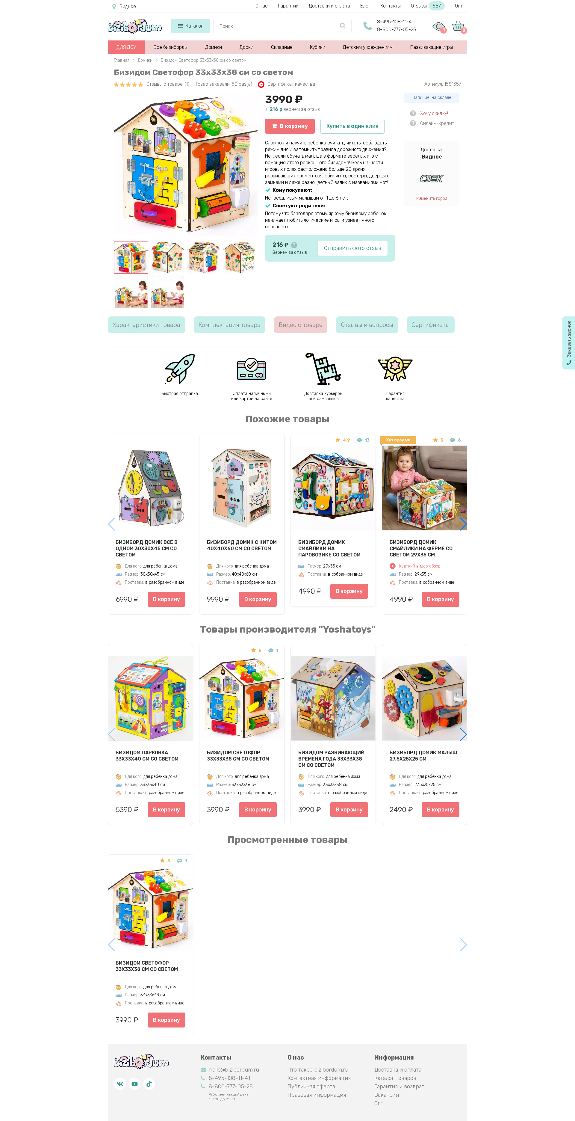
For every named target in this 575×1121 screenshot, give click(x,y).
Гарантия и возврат (399, 1086)
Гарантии (288, 6)
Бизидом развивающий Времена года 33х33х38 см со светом (331, 759)
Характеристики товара (146, 324)
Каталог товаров (395, 1078)
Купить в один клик (352, 126)
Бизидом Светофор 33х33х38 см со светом (238, 756)
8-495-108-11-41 (395, 22)
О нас (261, 6)
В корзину (294, 126)
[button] (463, 524)
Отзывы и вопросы (367, 324)
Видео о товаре (301, 324)
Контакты (390, 6)
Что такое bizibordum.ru (318, 1069)
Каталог (194, 26)
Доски (246, 47)
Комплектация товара (230, 324)
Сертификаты (430, 324)
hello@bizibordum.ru (234, 1069)
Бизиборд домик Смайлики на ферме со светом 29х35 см (421, 548)
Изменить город (431, 198)
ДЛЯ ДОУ (126, 47)
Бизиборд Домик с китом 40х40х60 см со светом (242, 545)
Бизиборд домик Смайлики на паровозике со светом (329, 548)
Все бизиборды (170, 47)
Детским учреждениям (368, 47)
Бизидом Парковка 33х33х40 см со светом (147, 756)
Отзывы (426, 6)
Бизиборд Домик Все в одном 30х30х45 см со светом (147, 548)
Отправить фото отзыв (352, 248)
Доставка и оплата (397, 1069)
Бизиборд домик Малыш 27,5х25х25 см (423, 756)
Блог (365, 6)
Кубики (317, 47)
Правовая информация (317, 1095)
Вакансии (386, 1095)
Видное (127, 6)
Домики (213, 47)
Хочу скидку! (434, 113)
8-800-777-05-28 (396, 29)
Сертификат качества (291, 84)
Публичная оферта (311, 1086)
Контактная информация (319, 1078)
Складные (282, 47)
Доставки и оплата (329, 6)
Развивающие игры (431, 47)
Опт (459, 6)
